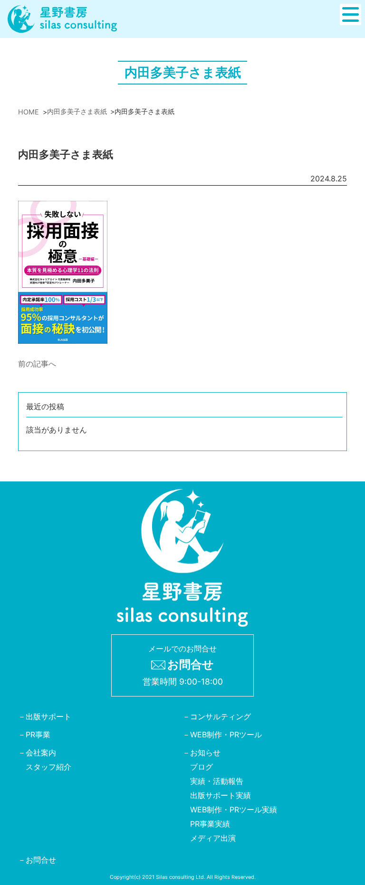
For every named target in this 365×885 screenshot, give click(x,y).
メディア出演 (213, 838)
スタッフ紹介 (48, 767)
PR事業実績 (210, 824)
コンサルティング (220, 717)
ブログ (201, 767)
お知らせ (205, 753)
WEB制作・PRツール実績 (233, 810)
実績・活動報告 (216, 781)
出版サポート (48, 717)
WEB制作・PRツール (226, 735)
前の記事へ (37, 363)
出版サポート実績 (220, 795)
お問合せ (41, 860)
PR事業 (38, 735)
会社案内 (41, 753)
